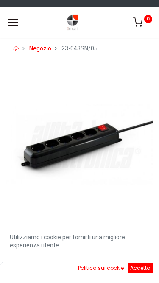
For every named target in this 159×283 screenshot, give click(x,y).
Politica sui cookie (101, 268)
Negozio (40, 48)
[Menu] (13, 22)
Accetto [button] (140, 268)
